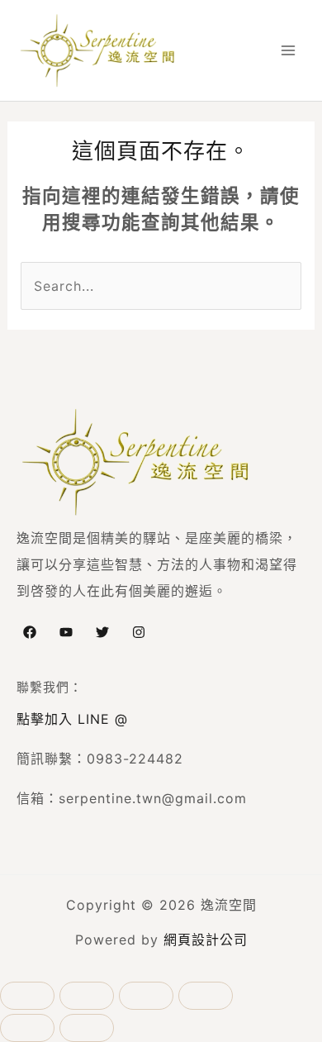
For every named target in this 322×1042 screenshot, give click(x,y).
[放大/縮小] (27, 996)
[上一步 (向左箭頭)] (27, 1028)
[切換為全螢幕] (86, 996)
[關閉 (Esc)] (205, 996)
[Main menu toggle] (288, 50)
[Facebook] (30, 632)
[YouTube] (66, 632)
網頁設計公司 (205, 939)
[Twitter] (102, 632)
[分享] (146, 996)
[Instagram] (138, 632)
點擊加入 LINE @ (72, 719)
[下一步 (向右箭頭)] (86, 1028)
